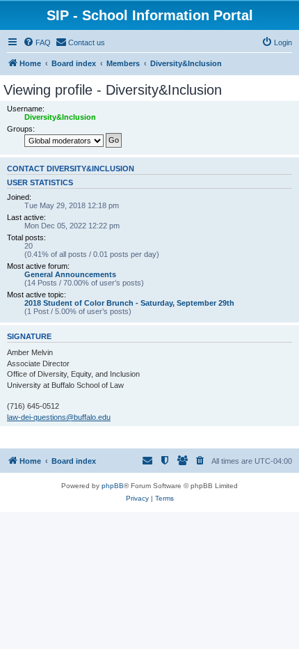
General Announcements (70, 274)
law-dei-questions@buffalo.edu (59, 417)
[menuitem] (37, 42)
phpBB (113, 486)
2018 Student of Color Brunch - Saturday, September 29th (129, 303)
